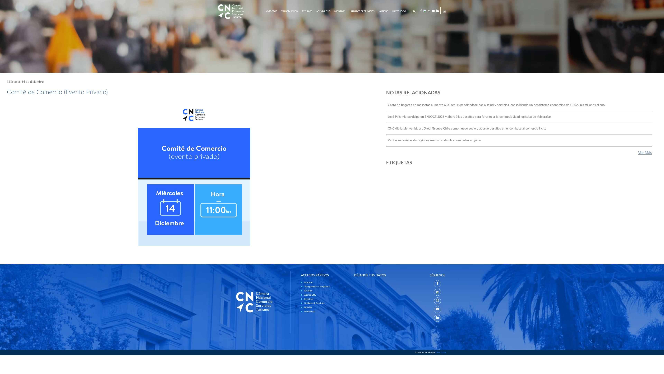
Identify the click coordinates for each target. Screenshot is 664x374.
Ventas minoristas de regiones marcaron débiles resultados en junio (434, 140)
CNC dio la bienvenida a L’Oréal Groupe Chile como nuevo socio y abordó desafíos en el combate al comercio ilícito (467, 128)
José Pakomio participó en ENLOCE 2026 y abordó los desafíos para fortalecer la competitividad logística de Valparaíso (469, 116)
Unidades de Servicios (362, 11)
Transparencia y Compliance (317, 287)
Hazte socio (399, 11)
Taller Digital (440, 352)
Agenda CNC (323, 11)
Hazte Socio (309, 311)
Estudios (307, 11)
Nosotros (271, 11)
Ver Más (645, 153)
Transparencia (289, 11)
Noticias (383, 11)
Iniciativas (339, 11)
